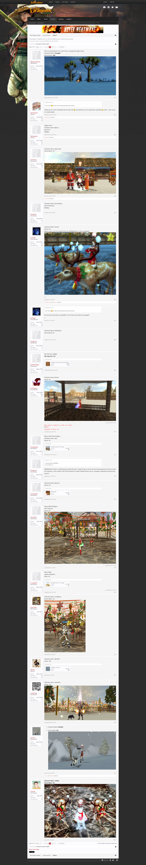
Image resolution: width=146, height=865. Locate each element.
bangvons (34, 341)
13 (41, 220)
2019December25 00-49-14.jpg (57, 446)
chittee (33, 791)
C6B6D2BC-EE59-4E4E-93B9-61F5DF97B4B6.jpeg (61, 362)
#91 (115, 454)
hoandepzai (34, 447)
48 (41, 675)
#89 (115, 370)
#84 (115, 196)
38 (41, 118)
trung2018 (34, 583)
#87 (115, 320)
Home (32, 19)
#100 (115, 840)
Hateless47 (34, 113)
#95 (115, 592)
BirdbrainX (47, 137)
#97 (115, 675)
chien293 (33, 517)
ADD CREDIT (65, 2)
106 (41, 394)
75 (41, 243)
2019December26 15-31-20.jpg (57, 582)
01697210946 (35, 365)
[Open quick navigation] (115, 35)
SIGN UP (112, 2)
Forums (53, 19)
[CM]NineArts (48, 41)
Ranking (61, 19)
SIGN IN (105, 2)
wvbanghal (34, 494)
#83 (115, 134)
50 (41, 142)
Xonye (46, 775)
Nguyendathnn (35, 62)
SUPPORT (72, 2)
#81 (115, 97)
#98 (115, 722)
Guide (45, 19)
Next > (62, 47)
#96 (115, 654)
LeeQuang (34, 693)
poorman (33, 159)
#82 (115, 114)
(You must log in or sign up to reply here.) (107, 843)
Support (69, 19)
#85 (115, 212)
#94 (115, 567)
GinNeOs (33, 214)
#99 (115, 773)
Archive (37, 41)
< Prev (37, 47)
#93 (115, 499)
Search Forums (32, 23)
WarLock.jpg (53, 491)
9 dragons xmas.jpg (55, 667)
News (39, 19)
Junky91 (33, 238)
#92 (115, 476)
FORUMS (57, 2)
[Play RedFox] (37, 2)
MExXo (33, 670)
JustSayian (34, 388)
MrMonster (34, 136)
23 (41, 165)
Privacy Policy (115, 863)
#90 (115, 431)
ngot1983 (33, 607)
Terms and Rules (107, 863)
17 (59, 47)
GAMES (51, 2)
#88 (115, 339)
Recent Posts (41, 23)
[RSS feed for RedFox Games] (117, 860)
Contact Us (105, 860)
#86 (115, 299)
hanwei (33, 738)
